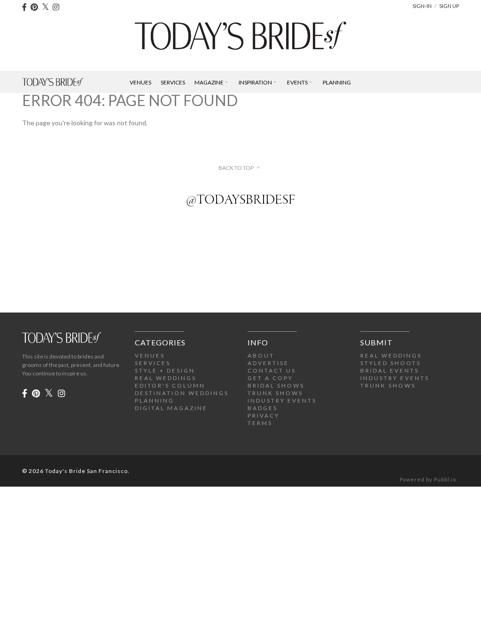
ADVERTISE (268, 362)
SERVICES (153, 362)
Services (173, 82)
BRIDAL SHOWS (276, 385)
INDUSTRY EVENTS (282, 400)
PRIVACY (263, 415)
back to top (236, 168)
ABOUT (261, 355)
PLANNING (154, 400)
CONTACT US (272, 370)
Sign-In (422, 6)
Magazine (209, 82)
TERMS (260, 423)
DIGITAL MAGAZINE (171, 408)
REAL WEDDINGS (165, 378)
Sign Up (449, 5)
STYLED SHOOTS (390, 362)
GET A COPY (270, 378)
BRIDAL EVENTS (389, 370)
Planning (337, 82)
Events (297, 82)
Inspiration (255, 82)
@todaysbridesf (240, 200)
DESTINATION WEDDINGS (182, 393)
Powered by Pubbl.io (428, 479)
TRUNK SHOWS (275, 393)
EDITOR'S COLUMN (170, 385)
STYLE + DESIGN (165, 370)
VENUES (150, 355)
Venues (140, 82)
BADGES (263, 408)
